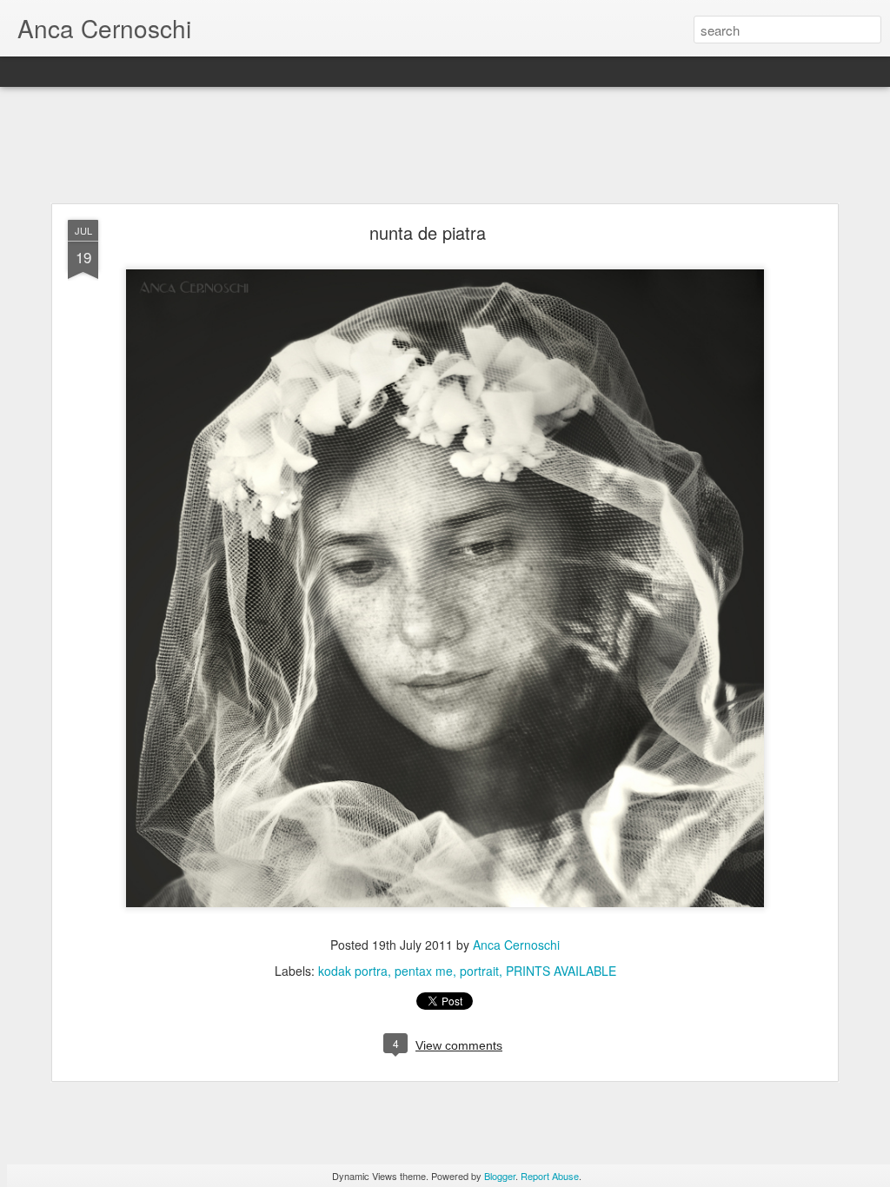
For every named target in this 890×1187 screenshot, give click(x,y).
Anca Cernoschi (516, 944)
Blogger (499, 1176)
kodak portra (353, 970)
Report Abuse (550, 1176)
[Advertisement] (445, 146)
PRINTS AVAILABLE (561, 970)
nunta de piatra (427, 232)
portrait (479, 970)
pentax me (424, 970)
